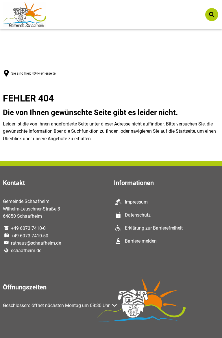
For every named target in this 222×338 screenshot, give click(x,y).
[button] (60, 305)
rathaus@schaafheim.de (36, 243)
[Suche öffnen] (211, 14)
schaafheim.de (26, 250)
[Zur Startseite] (24, 14)
